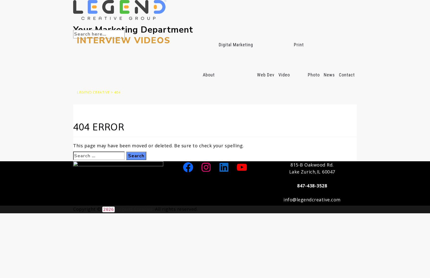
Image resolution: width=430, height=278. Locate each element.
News (329, 74)
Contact (347, 74)
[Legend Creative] (215, 10)
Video (284, 74)
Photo (314, 74)
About (209, 74)
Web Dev (265, 74)
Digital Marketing (236, 44)
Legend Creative (134, 209)
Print (299, 44)
